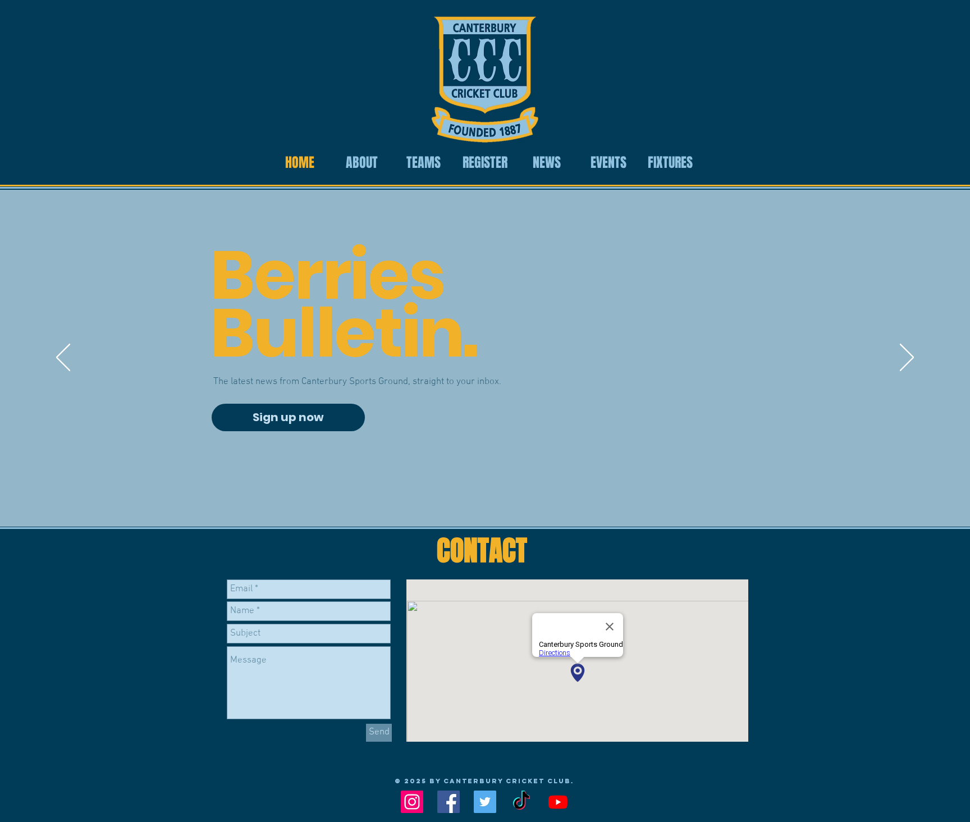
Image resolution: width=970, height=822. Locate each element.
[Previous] (63, 358)
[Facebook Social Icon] (448, 802)
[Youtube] (558, 802)
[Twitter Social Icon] (485, 802)
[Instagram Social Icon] (412, 802)
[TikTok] (521, 802)
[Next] (907, 358)
